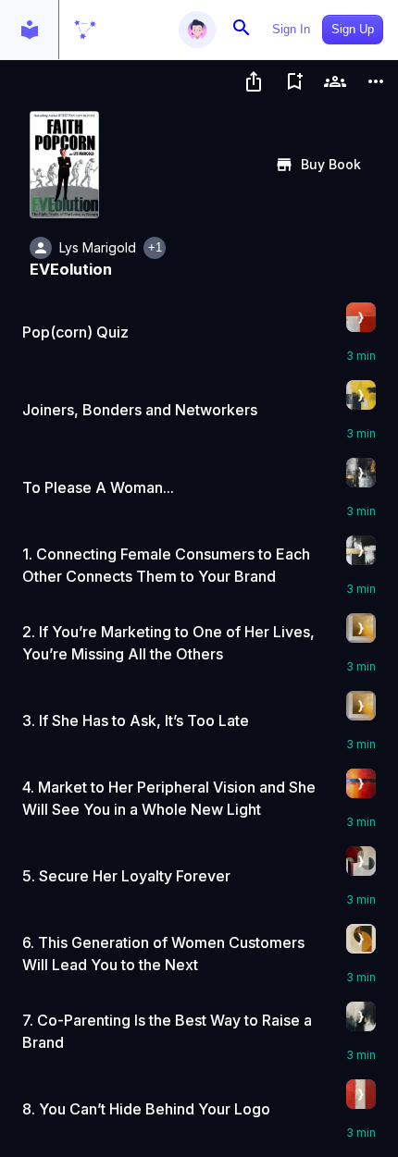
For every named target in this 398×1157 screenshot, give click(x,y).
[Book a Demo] (335, 81)
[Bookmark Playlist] (294, 81)
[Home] (85, 29)
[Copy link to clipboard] (253, 81)
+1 (155, 247)
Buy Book (331, 164)
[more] (376, 81)
